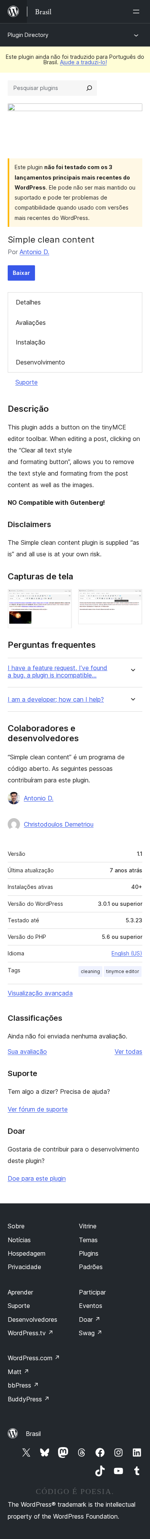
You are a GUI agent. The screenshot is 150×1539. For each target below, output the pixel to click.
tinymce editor (122, 971)
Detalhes (28, 302)
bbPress (23, 1385)
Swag (90, 1333)
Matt (18, 1372)
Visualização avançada (40, 993)
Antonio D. (34, 252)
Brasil (33, 1434)
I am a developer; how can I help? (56, 699)
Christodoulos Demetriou (58, 824)
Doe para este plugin (37, 1178)
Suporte (26, 382)
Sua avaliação (27, 1051)
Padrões (91, 1267)
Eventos (90, 1305)
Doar (89, 1319)
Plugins (88, 1253)
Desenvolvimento (40, 362)
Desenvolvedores (32, 1319)
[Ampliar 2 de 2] (132, 599)
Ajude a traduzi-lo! (83, 62)
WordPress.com (34, 1358)
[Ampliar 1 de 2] (61, 599)
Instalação (30, 342)
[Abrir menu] (137, 11)
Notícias (19, 1240)
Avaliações (31, 322)
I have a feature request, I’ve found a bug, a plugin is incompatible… (57, 671)
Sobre (16, 1226)
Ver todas (128, 1051)
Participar (92, 1292)
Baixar (21, 273)
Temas (88, 1240)
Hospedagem (26, 1253)
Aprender (20, 1292)
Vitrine (88, 1226)
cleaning (90, 971)
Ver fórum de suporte (38, 1109)
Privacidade (24, 1267)
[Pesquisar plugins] (89, 88)
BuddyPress (29, 1399)
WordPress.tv (30, 1333)
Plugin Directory (28, 35)
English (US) (127, 953)
